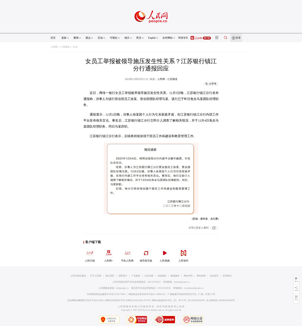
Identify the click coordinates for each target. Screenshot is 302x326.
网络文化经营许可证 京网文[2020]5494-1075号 (127, 300)
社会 (75, 47)
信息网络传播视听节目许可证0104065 (85, 300)
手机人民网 (127, 260)
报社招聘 (109, 276)
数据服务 (175, 276)
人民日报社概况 (78, 276)
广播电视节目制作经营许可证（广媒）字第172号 (191, 294)
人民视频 (165, 260)
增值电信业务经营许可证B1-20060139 (147, 294)
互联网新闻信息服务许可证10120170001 (106, 294)
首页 (53, 37)
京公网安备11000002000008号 (220, 300)
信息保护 (214, 276)
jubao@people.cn (182, 282)
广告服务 (135, 276)
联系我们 (227, 276)
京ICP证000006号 (196, 300)
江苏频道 (65, 47)
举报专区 (183, 37)
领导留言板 (146, 260)
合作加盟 (149, 276)
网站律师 (201, 276)
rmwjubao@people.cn (194, 288)
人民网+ (108, 260)
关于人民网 (95, 276)
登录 (238, 37)
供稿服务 (162, 276)
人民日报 (90, 260)
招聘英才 (122, 276)
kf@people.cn (122, 288)
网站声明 (188, 276)
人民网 (54, 47)
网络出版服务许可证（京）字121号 (169, 300)
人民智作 (183, 260)
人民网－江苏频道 (167, 79)
